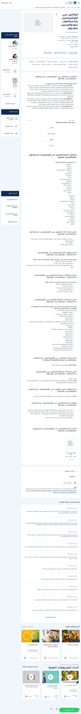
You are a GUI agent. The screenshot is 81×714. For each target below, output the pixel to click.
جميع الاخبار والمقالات (27, 626)
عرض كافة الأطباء (10, 104)
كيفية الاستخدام (73, 67)
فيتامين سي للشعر (73, 645)
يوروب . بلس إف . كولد (71, 453)
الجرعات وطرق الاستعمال (60, 53)
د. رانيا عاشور (6, 70)
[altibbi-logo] (71, 3)
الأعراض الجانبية (48, 53)
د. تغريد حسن (6, 94)
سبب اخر (51, 145)
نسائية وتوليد (7, 96)
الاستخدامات (72, 53)
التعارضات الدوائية (52, 61)
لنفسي (51, 127)
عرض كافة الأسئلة (50, 617)
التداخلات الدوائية (73, 64)
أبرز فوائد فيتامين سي (71, 685)
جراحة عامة (14, 87)
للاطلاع (51, 139)
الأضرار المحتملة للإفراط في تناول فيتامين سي (31, 686)
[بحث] (10, 2)
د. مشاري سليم (13, 46)
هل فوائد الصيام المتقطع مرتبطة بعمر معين (51, 645)
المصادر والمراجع (70, 471)
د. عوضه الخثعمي (15, 85)
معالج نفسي (14, 48)
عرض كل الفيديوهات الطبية (30, 666)
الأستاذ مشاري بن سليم (13, 60)
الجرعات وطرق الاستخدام (59, 64)
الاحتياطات (31, 61)
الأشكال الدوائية (46, 64)
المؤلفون (72, 476)
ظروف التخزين (35, 64)
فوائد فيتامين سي (33, 645)
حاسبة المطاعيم (12, 222)
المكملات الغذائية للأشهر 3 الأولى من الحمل (52, 686)
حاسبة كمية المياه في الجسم (11, 214)
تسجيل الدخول (4, 3)
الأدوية (68, 7)
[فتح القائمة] (78, 3)
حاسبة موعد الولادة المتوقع (11, 206)
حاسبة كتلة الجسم (12, 199)
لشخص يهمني (51, 133)
